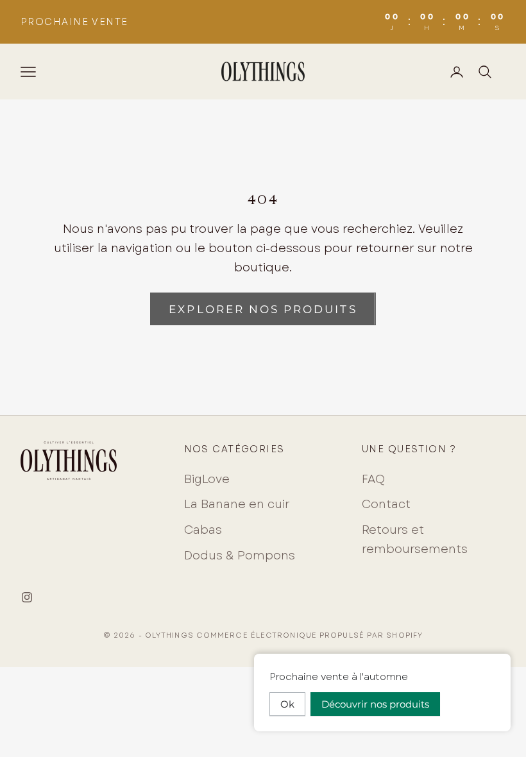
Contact (386, 504)
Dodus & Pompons (239, 555)
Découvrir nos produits (375, 704)
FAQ (373, 479)
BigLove (207, 479)
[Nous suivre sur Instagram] (27, 597)
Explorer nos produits (263, 309)
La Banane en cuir (237, 504)
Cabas (203, 530)
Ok (287, 704)
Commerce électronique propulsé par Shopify (309, 635)
